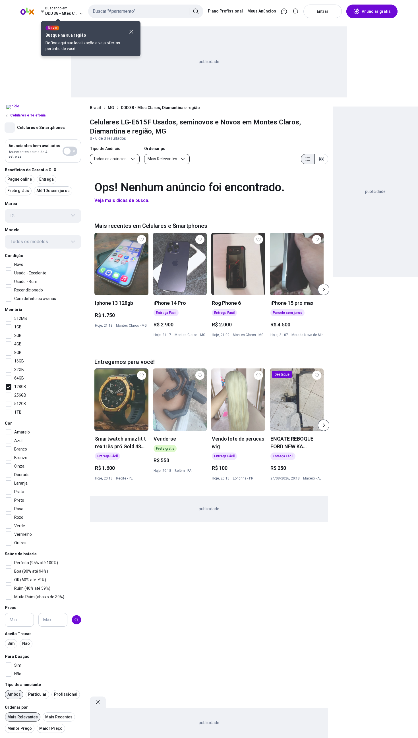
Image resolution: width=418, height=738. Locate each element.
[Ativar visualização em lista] (307, 159)
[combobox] (145, 11)
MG (111, 108)
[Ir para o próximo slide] (323, 289)
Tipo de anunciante (23, 684)
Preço (10, 607)
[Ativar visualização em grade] (321, 159)
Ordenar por (16, 707)
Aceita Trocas (18, 633)
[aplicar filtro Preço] (76, 619)
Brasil (95, 108)
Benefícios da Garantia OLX (30, 169)
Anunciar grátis (376, 11)
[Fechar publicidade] (98, 702)
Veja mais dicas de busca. (121, 200)
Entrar (322, 11)
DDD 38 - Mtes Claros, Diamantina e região (160, 108)
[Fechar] (131, 32)
